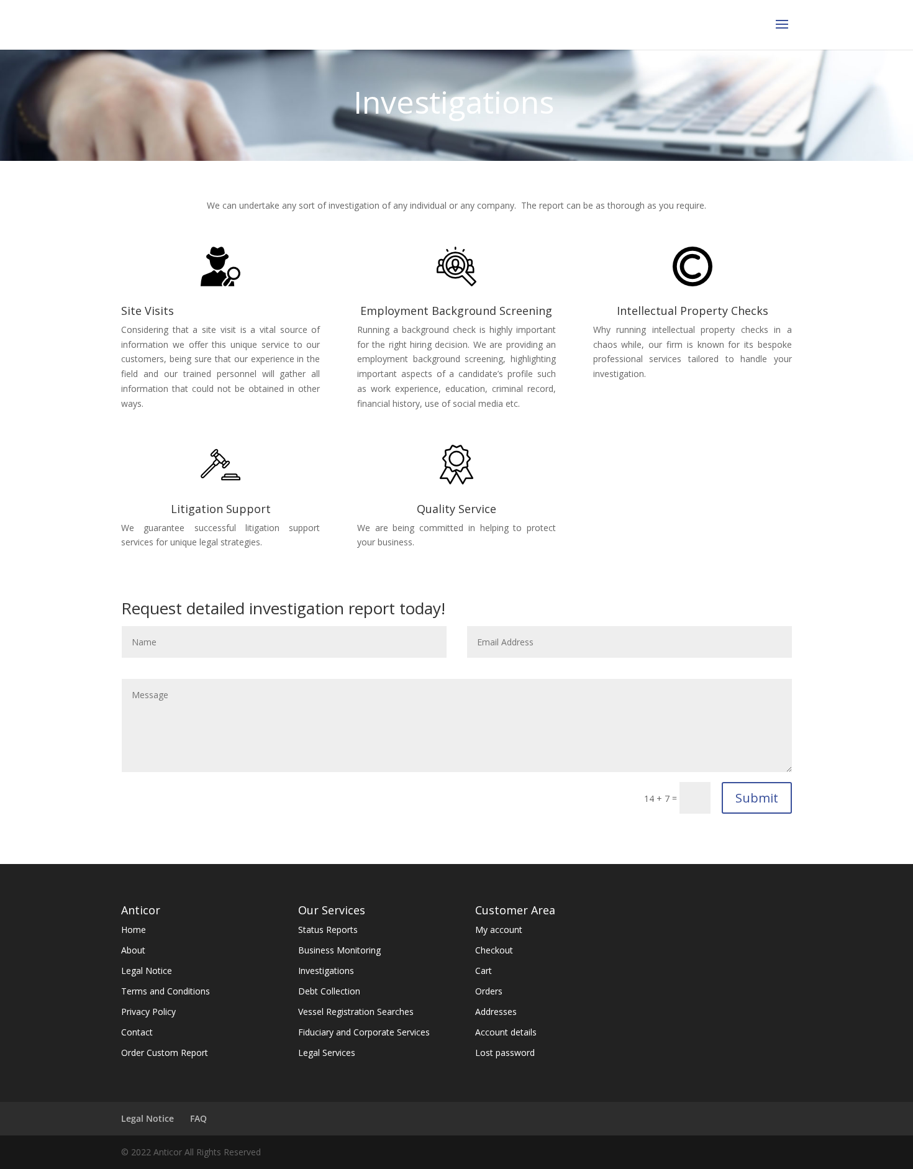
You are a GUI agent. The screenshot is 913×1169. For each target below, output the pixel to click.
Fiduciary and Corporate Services (364, 1032)
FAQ (198, 1118)
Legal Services (326, 1052)
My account (498, 929)
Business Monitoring (339, 950)
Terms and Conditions (165, 991)
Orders (488, 991)
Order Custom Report (164, 1052)
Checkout (494, 950)
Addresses (496, 1011)
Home (133, 929)
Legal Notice (146, 970)
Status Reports (328, 929)
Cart (483, 970)
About (133, 950)
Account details (506, 1032)
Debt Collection (329, 991)
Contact (137, 1032)
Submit (756, 797)
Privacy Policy (148, 1011)
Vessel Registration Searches (356, 1011)
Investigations (326, 970)
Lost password (505, 1052)
